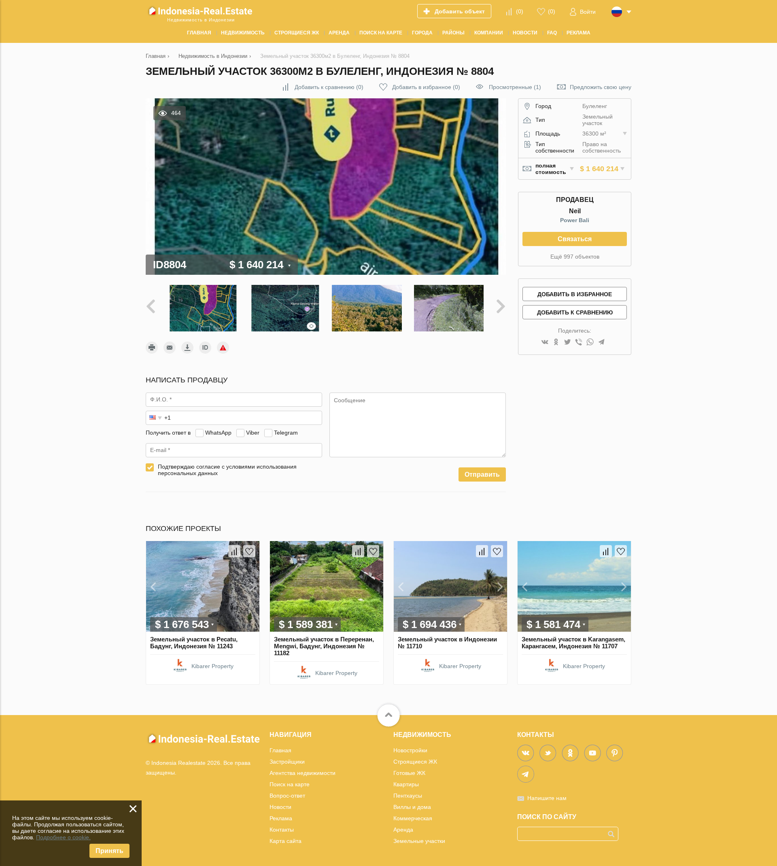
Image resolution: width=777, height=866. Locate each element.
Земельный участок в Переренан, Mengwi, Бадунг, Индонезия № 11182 (324, 646)
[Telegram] (601, 342)
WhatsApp (218, 432)
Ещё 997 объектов (574, 256)
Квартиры (406, 784)
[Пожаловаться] (223, 348)
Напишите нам (547, 798)
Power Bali (574, 220)
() (519, 11)
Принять (109, 850)
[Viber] (579, 342)
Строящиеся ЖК (415, 761)
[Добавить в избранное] (249, 551)
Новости (280, 807)
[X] (567, 342)
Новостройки (410, 750)
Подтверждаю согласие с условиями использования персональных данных (227, 469)
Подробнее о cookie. (63, 837)
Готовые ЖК (409, 773)
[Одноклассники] (556, 342)
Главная (280, 750)
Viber (252, 432)
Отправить (482, 474)
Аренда (403, 829)
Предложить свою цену (600, 87)
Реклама (281, 818)
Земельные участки (419, 841)
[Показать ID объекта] (205, 348)
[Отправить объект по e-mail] (169, 348)
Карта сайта (285, 841)
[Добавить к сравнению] (234, 551)
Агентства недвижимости (302, 773)
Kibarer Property (212, 666)
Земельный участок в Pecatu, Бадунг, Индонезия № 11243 (194, 643)
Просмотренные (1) (515, 87)
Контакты (282, 829)
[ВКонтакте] (545, 342)
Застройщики (287, 761)
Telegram (286, 432)
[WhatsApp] (590, 342)
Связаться (575, 239)
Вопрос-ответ (287, 795)
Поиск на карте (290, 784)
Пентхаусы (407, 795)
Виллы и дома (412, 807)
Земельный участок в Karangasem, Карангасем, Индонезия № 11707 (573, 643)
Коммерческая (412, 818)
